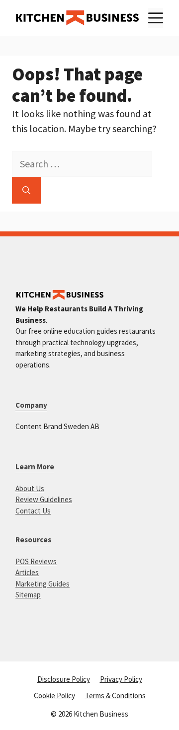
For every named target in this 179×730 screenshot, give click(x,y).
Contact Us (33, 510)
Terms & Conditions (115, 695)
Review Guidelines (43, 499)
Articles (27, 572)
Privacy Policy (121, 679)
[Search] (26, 190)
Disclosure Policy (63, 679)
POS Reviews (36, 561)
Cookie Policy (54, 695)
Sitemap (28, 594)
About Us (29, 488)
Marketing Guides (42, 583)
